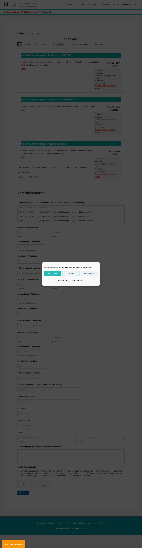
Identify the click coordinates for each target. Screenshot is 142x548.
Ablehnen (71, 274)
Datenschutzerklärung (76, 280)
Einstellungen (89, 274)
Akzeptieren (52, 274)
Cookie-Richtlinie (63, 280)
